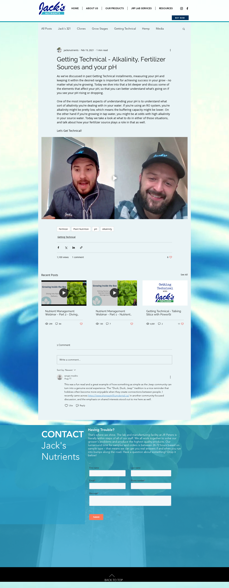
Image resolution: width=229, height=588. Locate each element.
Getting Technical (125, 28)
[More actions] (170, 50)
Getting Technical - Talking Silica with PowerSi (163, 312)
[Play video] (114, 178)
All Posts (46, 28)
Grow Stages (100, 28)
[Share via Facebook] (58, 247)
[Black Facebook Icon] (187, 8)
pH (95, 229)
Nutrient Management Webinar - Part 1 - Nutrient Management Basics (113, 312)
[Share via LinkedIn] (73, 247)
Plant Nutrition (81, 229)
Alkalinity (107, 229)
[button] (183, 29)
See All (184, 274)
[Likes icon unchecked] (66, 405)
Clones (81, 28)
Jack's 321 (64, 28)
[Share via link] (81, 247)
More (159, 28)
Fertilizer (63, 229)
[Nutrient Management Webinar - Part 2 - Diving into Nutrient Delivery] (63, 293)
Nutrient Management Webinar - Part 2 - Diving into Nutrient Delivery (61, 312)
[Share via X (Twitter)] (65, 247)
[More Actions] (170, 377)
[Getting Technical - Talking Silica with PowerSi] (165, 293)
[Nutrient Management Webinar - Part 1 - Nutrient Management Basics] (114, 293)
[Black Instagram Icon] (181, 8)
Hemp (146, 28)
